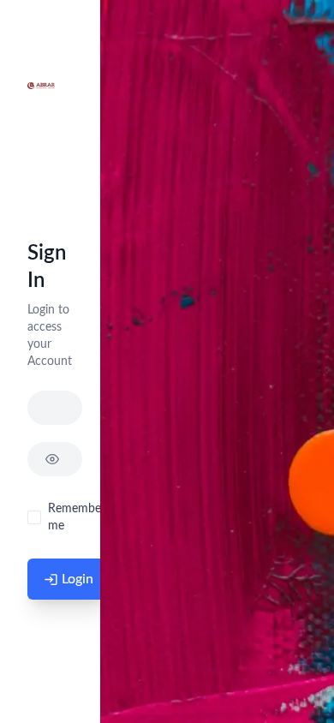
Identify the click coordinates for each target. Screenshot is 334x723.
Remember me (76, 517)
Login (77, 579)
